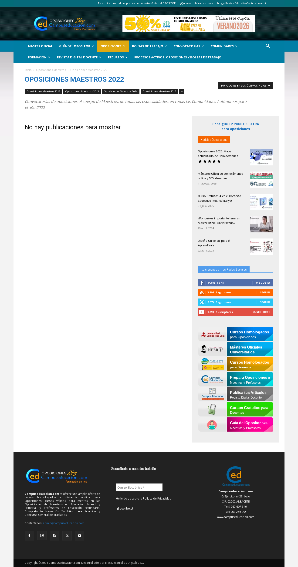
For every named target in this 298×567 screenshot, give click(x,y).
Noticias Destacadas (214, 140)
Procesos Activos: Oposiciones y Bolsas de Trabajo (177, 57)
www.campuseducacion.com (235, 517)
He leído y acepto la (143, 498)
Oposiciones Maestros (51, 70)
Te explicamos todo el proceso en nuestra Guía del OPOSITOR (137, 3)
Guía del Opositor (74, 46)
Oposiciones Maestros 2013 (82, 91)
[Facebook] (29, 535)
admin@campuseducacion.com (64, 523)
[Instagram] (42, 535)
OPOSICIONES (111, 46)
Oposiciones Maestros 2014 (121, 91)
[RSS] (54, 535)
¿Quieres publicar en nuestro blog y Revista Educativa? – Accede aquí (223, 3)
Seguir (265, 292)
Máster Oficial (40, 46)
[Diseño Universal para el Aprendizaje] (261, 246)
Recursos (116, 57)
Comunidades (222, 46)
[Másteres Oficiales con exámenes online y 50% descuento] (261, 179)
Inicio (28, 70)
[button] (267, 46)
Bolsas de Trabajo (147, 46)
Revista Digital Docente (77, 57)
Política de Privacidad (157, 498)
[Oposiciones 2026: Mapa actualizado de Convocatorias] (261, 157)
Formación (37, 57)
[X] (67, 535)
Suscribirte (261, 312)
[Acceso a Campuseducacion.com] (235, 486)
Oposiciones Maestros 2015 (159, 91)
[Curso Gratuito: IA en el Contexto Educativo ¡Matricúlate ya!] (261, 202)
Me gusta (263, 282)
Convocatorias (187, 46)
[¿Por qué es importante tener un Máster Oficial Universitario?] (261, 224)
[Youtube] (79, 535)
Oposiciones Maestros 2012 (43, 91)
